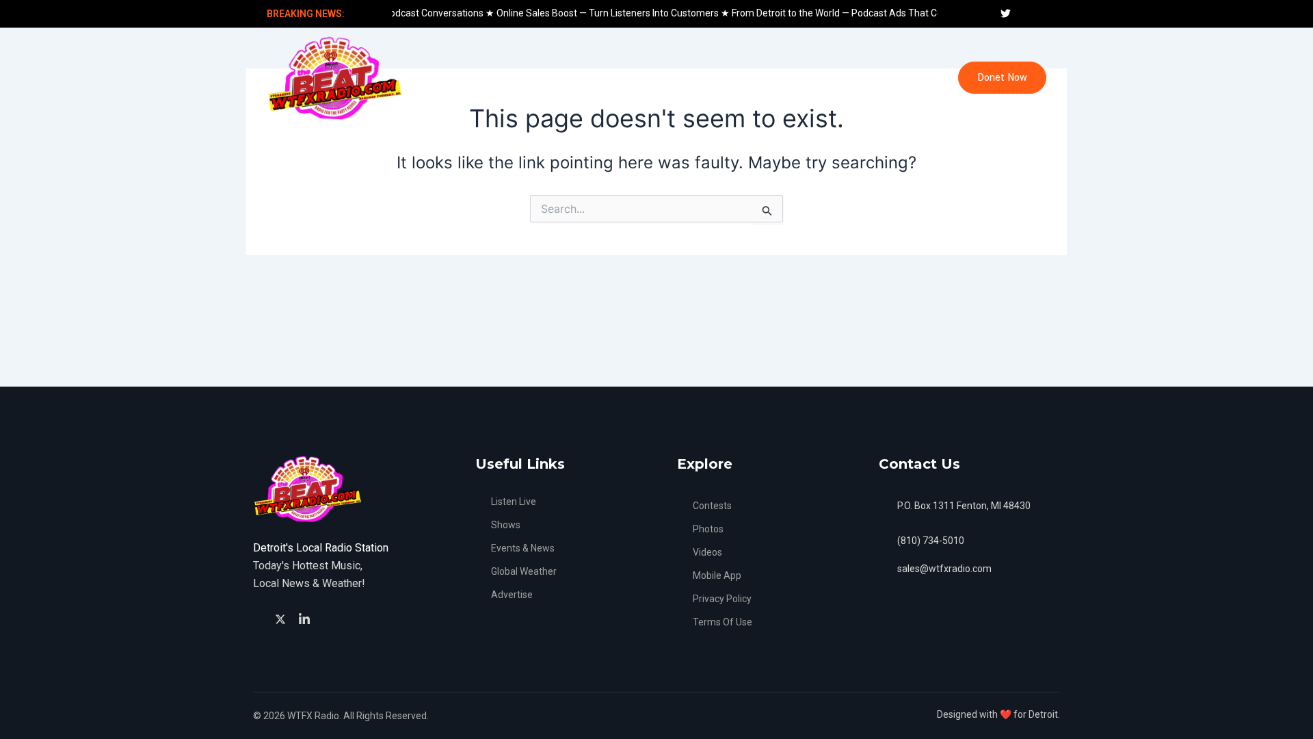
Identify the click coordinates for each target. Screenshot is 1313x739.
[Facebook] (259, 619)
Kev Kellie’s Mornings (736, 77)
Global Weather (627, 77)
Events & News (532, 77)
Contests (831, 77)
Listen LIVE (445, 77)
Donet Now (1002, 77)
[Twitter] (282, 618)
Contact (897, 77)
